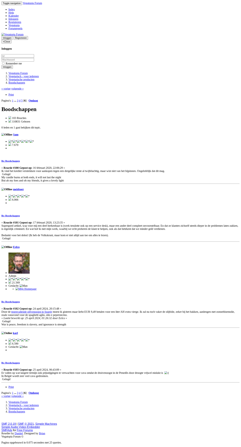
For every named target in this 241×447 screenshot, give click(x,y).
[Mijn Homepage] (26, 288)
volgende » (17, 88)
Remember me (13, 63)
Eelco (16, 246)
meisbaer (18, 189)
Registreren (14, 22)
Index (11, 9)
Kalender (13, 15)
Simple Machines (46, 423)
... (15, 100)
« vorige (6, 88)
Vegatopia (14, 25)
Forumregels (15, 28)
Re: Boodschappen (10, 161)
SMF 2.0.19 (8, 423)
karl (15, 333)
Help (11, 12)
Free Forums (25, 430)
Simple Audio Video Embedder (20, 427)
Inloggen (13, 18)
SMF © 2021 (26, 423)
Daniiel (19, 433)
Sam (15, 134)
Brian (42, 433)
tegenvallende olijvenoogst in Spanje (31, 311)
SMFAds (6, 430)
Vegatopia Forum (32, 3)
